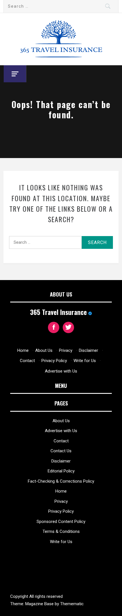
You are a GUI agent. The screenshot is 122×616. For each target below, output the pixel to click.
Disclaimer (88, 350)
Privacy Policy (54, 360)
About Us (43, 350)
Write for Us (84, 360)
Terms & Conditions (61, 531)
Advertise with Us (61, 371)
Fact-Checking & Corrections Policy (61, 481)
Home (23, 350)
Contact (27, 360)
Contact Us (61, 450)
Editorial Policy (61, 471)
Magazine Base (40, 603)
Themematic (72, 603)
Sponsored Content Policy (61, 521)
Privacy (65, 350)
